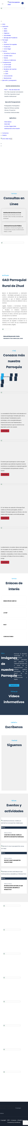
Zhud (5, 42)
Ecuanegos (18, 1108)
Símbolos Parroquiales (10, 44)
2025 (6, 71)
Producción (7, 47)
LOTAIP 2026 (7, 64)
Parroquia (5, 40)
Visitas (2, 1113)
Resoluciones (7, 78)
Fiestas (6, 58)
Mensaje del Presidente (10, 38)
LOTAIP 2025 (7, 67)
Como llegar (7, 49)
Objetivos (6, 33)
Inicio (3, 24)
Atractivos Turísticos (10, 53)
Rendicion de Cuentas (10, 69)
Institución (5, 26)
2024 (6, 73)
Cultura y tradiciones (10, 60)
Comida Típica (8, 56)
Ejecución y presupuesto (9, 80)
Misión (5, 31)
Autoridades (7, 35)
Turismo (4, 51)
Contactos (5, 133)
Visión (5, 29)
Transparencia (6, 62)
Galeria (4, 135)
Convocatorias (8, 76)
